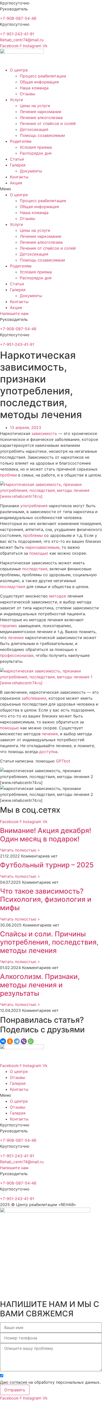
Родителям (20, 141)
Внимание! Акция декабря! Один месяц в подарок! (45, 834)
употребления (34, 505)
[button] (51, 189)
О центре (19, 70)
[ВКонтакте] (3, 1041)
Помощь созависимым (42, 135)
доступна (48, 751)
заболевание (34, 698)
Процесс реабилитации (43, 75)
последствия (34, 568)
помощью (38, 553)
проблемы (33, 535)
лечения (50, 733)
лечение (16, 637)
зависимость (44, 433)
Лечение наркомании (40, 111)
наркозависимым (42, 547)
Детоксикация (34, 129)
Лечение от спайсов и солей (48, 123)
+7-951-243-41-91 (17, 33)
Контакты (19, 176)
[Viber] (24, 1041)
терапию (8, 625)
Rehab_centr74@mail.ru (22, 39)
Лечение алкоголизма (41, 117)
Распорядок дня (35, 153)
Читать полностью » (20, 850)
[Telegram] (17, 1041)
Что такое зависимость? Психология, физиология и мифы (45, 899)
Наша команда (34, 87)
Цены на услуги (35, 105)
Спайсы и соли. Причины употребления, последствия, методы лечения (49, 942)
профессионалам (16, 655)
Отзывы (27, 93)
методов (57, 596)
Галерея (18, 165)
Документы (31, 170)
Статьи (17, 159)
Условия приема (36, 147)
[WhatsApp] (31, 1041)
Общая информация (39, 81)
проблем (8, 475)
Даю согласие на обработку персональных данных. (50, 1382)
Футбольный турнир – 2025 (47, 865)
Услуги (16, 99)
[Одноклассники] (10, 1041)
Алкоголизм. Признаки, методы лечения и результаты (40, 984)
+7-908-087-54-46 (18, 18)
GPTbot (63, 761)
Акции (16, 182)
